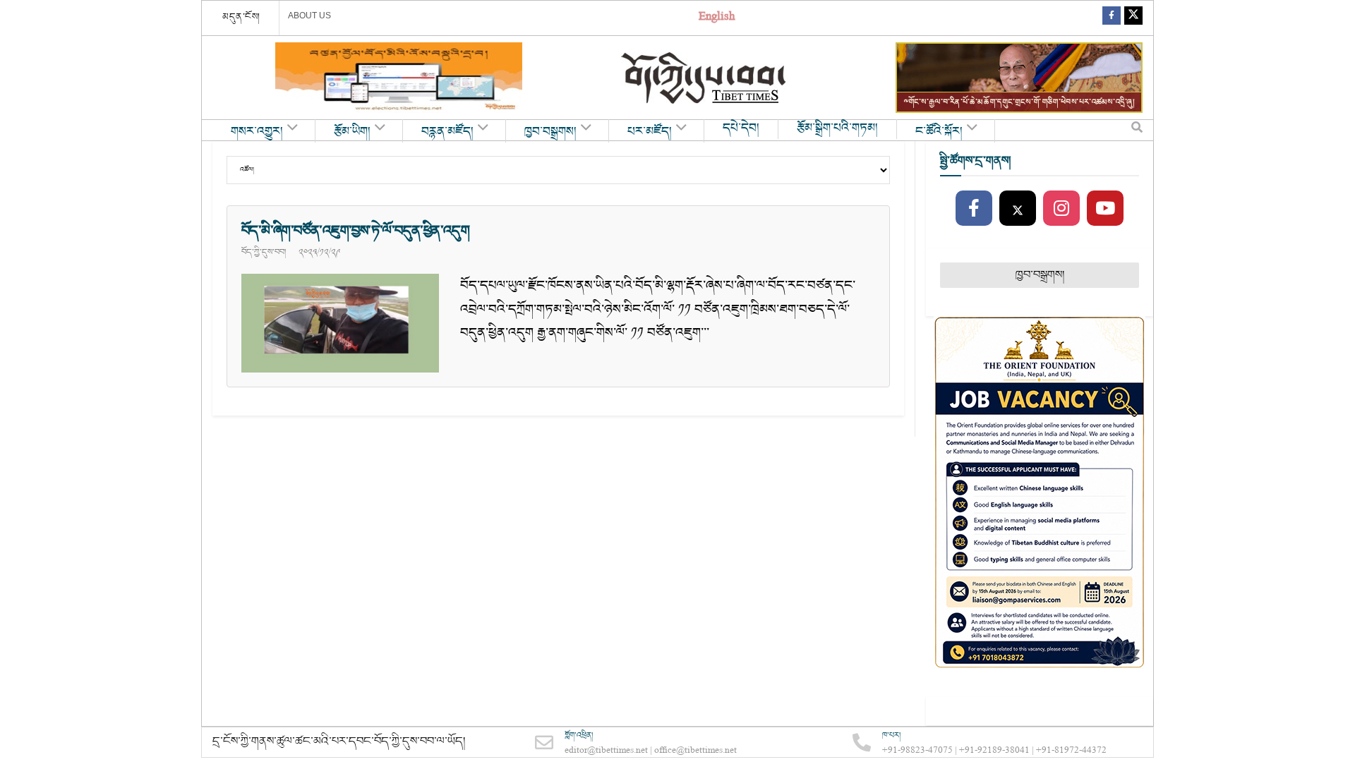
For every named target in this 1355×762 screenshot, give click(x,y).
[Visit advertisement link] (398, 77)
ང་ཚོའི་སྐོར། (939, 132)
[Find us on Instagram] (1061, 208)
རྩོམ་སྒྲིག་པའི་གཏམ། (837, 128)
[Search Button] (1137, 130)
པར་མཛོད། (649, 132)
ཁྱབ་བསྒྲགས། (550, 132)
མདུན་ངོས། (241, 17)
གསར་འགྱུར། (257, 132)
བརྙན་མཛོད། (447, 132)
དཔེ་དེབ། (741, 128)
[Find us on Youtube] (1105, 208)
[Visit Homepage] (705, 78)
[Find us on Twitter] (1133, 18)
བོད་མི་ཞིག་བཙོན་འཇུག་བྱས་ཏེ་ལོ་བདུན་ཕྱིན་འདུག (355, 230)
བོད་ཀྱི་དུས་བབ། (263, 252)
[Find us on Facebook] (1111, 18)
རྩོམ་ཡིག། (352, 132)
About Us (309, 15)
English (717, 18)
